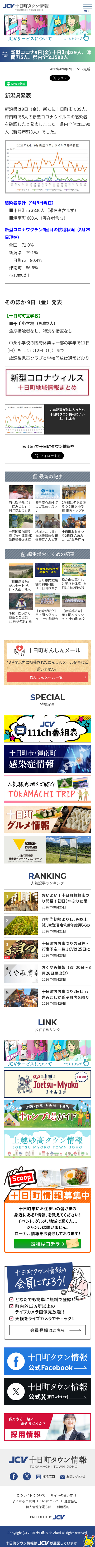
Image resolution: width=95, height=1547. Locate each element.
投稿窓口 (48, 1476)
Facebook (14, 1476)
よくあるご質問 (24, 1501)
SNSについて (49, 1501)
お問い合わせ (75, 1476)
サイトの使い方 (62, 1495)
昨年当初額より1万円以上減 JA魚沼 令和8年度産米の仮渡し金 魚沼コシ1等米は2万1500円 (66, 928)
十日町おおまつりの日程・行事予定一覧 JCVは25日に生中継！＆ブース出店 (66, 949)
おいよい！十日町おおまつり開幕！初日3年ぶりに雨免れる (65, 901)
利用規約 (63, 1506)
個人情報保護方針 (38, 1506)
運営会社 (70, 1501)
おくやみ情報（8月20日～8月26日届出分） (66, 970)
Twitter (27, 1476)
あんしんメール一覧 (46, 677)
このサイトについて (31, 1495)
